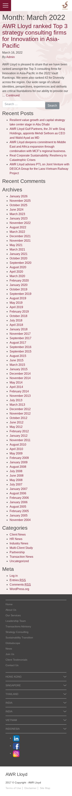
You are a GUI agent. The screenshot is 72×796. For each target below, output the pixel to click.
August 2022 (18, 227)
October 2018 (18, 316)
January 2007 (19, 488)
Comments (20, 584)
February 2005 (19, 511)
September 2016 (20, 347)
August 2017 (18, 342)
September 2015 (20, 351)
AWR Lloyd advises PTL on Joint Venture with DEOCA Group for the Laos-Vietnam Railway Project (39, 169)
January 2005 (19, 515)
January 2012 (19, 435)
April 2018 (16, 324)
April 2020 (16, 271)
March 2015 (17, 364)
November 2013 (20, 395)
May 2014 (16, 382)
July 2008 (16, 471)
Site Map (45, 788)
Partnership (17, 552)
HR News (16, 539)
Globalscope (13, 643)
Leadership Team (16, 620)
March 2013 (17, 404)
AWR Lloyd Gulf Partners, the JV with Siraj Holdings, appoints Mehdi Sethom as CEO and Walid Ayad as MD (37, 133)
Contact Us (12, 665)
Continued (13, 95)
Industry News (19, 543)
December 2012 (20, 409)
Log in (14, 575)
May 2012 (16, 426)
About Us (11, 609)
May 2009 (16, 453)
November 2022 (20, 222)
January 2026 (19, 196)
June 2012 (16, 422)
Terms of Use (13, 788)
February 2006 (19, 497)
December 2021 (20, 236)
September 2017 (20, 338)
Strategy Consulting (17, 631)
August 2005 (18, 506)
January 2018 (19, 329)
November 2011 (20, 440)
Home (9, 604)
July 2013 (16, 400)
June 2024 (16, 209)
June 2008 (16, 475)
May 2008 (16, 480)
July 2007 (16, 484)
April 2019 (16, 307)
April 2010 (16, 449)
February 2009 (19, 457)
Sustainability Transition (19, 637)
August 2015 (18, 355)
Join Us (10, 654)
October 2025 (18, 205)
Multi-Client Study (21, 547)
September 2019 (20, 293)
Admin (10, 57)
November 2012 (20, 413)
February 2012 (19, 431)
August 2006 (18, 493)
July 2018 (16, 320)
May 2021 (16, 245)
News (9, 648)
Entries (18, 580)
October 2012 (18, 418)
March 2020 (17, 276)
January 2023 (19, 218)
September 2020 (20, 262)
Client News (18, 534)
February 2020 (19, 280)
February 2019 (19, 311)
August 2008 (18, 466)
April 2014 (16, 386)
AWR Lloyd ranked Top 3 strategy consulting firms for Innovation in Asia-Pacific (35, 36)
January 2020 (19, 285)
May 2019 (16, 302)
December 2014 (20, 373)
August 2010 (18, 444)
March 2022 (17, 231)
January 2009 (19, 462)
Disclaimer (30, 788)
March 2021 (17, 249)
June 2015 (16, 360)
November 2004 (20, 519)
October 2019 (18, 289)
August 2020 (18, 267)
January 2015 (19, 369)
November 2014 (20, 378)
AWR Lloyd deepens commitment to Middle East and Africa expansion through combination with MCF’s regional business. (38, 147)
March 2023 (17, 214)
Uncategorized (19, 561)
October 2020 (18, 258)
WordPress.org (19, 589)
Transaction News (21, 556)
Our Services (13, 615)
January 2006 (19, 502)
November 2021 (20, 240)
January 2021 (19, 253)
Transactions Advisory (18, 626)
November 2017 (20, 333)
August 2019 (18, 298)
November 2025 (20, 200)
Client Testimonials (16, 659)
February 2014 (19, 391)
